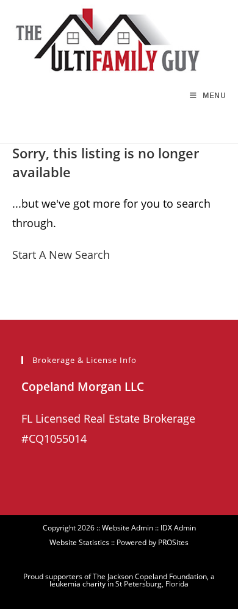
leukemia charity (77, 584)
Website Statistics (79, 542)
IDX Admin (178, 528)
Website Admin (127, 528)
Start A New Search (61, 254)
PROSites (173, 542)
